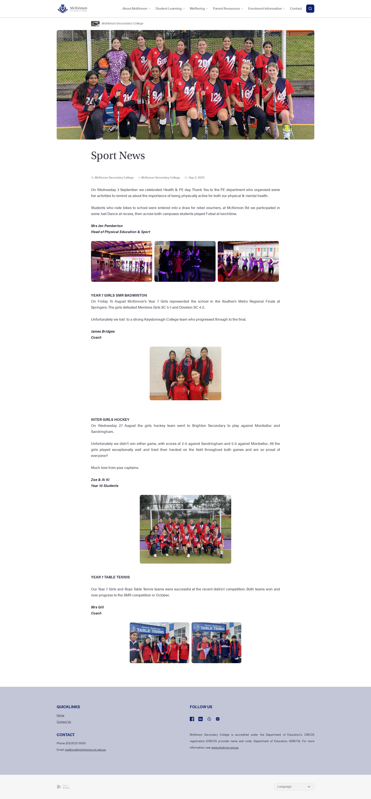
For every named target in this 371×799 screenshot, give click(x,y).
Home (60, 715)
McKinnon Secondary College (122, 23)
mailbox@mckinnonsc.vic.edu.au (85, 750)
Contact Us (64, 722)
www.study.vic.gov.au (225, 747)
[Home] (75, 9)
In (159, 177)
